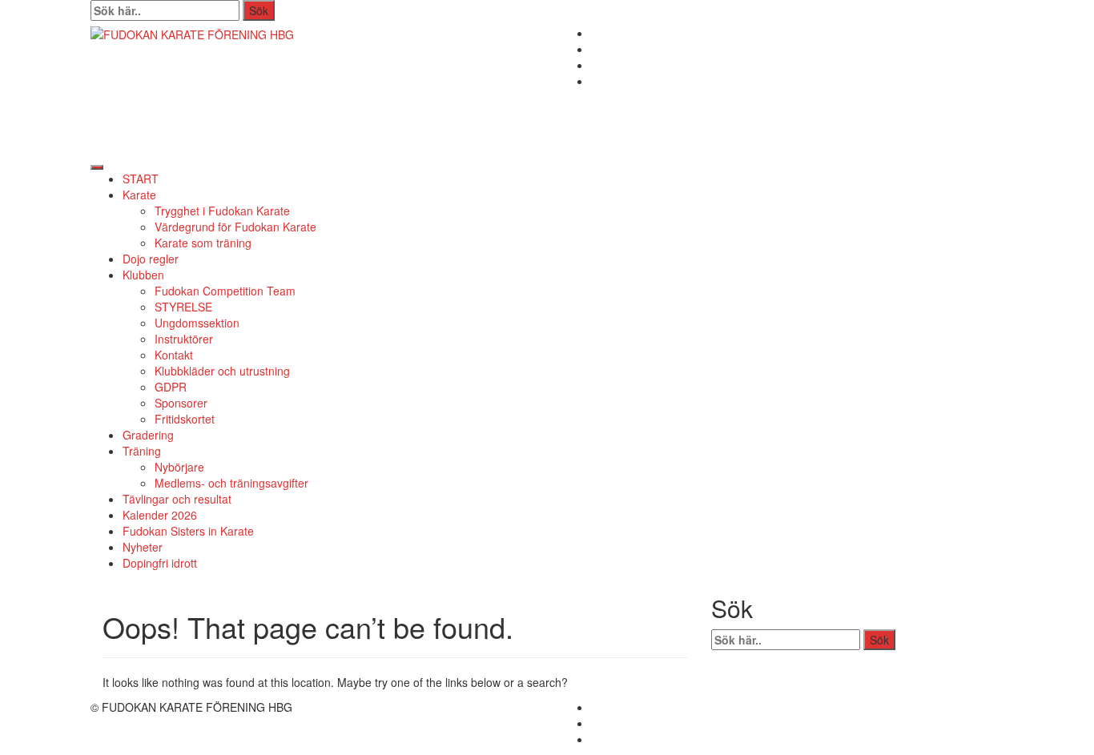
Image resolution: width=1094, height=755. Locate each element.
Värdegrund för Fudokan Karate (235, 227)
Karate (139, 195)
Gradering (148, 435)
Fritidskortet (185, 419)
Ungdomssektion (197, 323)
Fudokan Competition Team (225, 291)
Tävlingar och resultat (177, 499)
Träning (142, 451)
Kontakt (174, 355)
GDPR (171, 387)
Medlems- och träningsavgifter (231, 483)
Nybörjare (179, 467)
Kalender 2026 (160, 515)
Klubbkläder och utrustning (222, 371)
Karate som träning (203, 243)
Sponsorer (181, 403)
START (141, 179)
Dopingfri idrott (160, 563)
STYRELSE (183, 307)
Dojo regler (151, 259)
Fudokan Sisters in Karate (188, 531)
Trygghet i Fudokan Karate (222, 211)
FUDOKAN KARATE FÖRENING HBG (301, 90)
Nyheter (143, 547)
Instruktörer (184, 339)
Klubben (143, 275)
